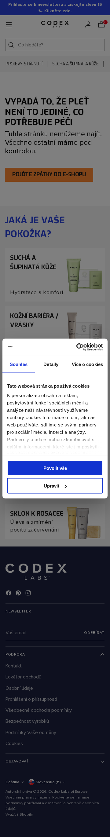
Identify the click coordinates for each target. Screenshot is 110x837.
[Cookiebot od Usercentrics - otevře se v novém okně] (77, 347)
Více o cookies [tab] (87, 364)
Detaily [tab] (50, 364)
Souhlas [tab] (19, 364)
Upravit (51, 485)
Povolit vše (55, 467)
